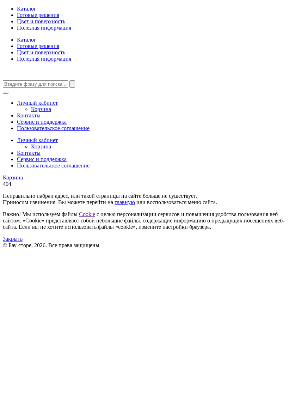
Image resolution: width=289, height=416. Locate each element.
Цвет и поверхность (41, 21)
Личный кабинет (37, 103)
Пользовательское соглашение (53, 128)
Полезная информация (44, 28)
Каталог (26, 9)
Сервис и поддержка (42, 122)
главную (125, 202)
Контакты (29, 115)
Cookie (87, 214)
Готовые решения (38, 15)
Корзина (41, 109)
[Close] (5, 93)
